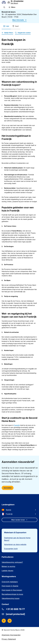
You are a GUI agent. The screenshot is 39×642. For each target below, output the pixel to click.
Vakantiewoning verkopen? (12, 562)
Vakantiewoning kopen (10, 598)
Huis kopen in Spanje (10, 586)
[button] (4, 7)
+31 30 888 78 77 (15, 609)
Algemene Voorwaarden (11, 635)
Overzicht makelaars (10, 582)
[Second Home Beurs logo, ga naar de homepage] (4, 2)
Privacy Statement (9, 639)
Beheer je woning (8, 566)
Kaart (17, 26)
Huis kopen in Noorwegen (12, 590)
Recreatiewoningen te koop (12, 594)
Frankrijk (17, 425)
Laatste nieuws (7, 571)
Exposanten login (11, 549)
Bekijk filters (8, 33)
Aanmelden (8, 488)
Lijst (7, 26)
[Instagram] (9, 621)
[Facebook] (4, 621)
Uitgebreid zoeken (24, 33)
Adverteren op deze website (15, 544)
